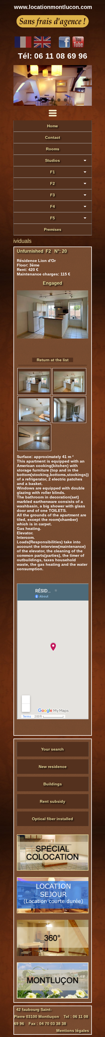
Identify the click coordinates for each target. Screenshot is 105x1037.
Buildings (52, 784)
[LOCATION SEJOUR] (52, 912)
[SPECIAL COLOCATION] (52, 869)
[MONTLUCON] (52, 997)
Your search (52, 749)
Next (86, 85)
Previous (19, 85)
